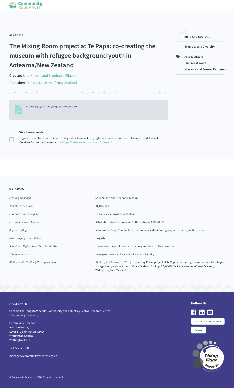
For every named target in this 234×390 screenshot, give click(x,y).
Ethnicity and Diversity (199, 39)
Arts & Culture (193, 49)
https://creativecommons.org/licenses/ (87, 135)
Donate (199, 323)
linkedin (202, 305)
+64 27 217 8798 (19, 340)
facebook (193, 305)
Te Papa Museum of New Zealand (51, 75)
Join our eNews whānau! (208, 314)
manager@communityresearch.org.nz (33, 348)
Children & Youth (195, 56)
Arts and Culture (197, 29)
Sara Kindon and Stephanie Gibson (49, 68)
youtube (210, 305)
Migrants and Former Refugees (204, 62)
